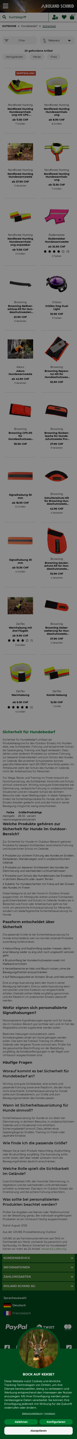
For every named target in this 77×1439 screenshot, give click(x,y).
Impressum (50, 1413)
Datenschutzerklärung (32, 1413)
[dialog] (38, 719)
